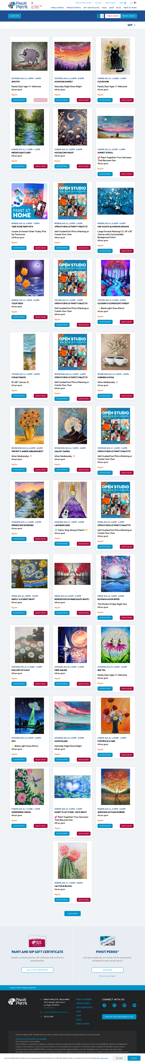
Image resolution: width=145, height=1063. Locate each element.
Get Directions (49, 1008)
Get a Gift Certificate (37, 970)
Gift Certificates (91, 8)
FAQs (104, 8)
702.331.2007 (48, 1016)
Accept (134, 1058)
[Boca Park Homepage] (18, 5)
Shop (111, 8)
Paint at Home (130, 8)
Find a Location (110, 3)
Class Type (14, 16)
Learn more (104, 1058)
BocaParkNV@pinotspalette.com (56, 1012)
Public (113, 16)
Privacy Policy (31, 1039)
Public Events (57, 8)
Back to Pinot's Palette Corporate (23, 988)
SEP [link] (130, 25)
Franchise (98, 3)
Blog (118, 8)
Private (128, 16)
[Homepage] (24, 1001)
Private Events (74, 8)
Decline (119, 1058)
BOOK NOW (84, 100)
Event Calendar (84, 999)
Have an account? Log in (107, 976)
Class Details (19, 100)
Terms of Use (20, 1039)
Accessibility (42, 1039)
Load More (72, 913)
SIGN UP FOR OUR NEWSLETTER (119, 1017)
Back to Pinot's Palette (83, 3)
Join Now (107, 970)
